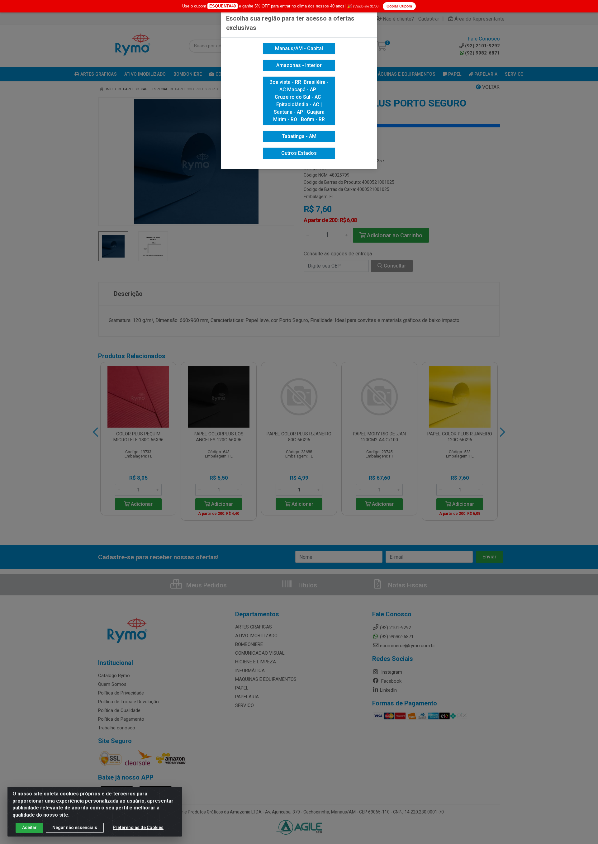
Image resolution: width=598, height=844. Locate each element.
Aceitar (29, 827)
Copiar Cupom (399, 6)
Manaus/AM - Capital (299, 48)
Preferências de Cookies (138, 827)
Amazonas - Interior (299, 65)
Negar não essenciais (74, 827)
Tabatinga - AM (299, 136)
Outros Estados (299, 153)
